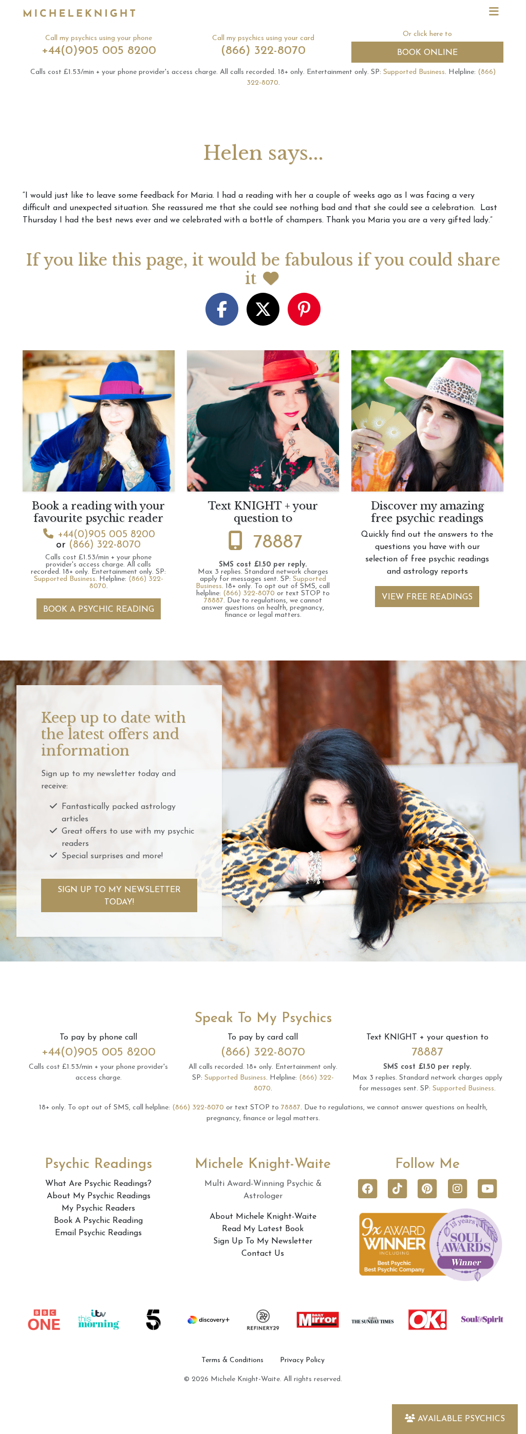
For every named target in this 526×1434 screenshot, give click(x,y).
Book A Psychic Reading (98, 610)
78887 (278, 542)
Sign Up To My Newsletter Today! (119, 896)
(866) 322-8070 (263, 51)
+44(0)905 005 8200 (99, 51)
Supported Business (414, 72)
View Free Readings (427, 597)
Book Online (427, 53)
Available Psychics (461, 1419)
